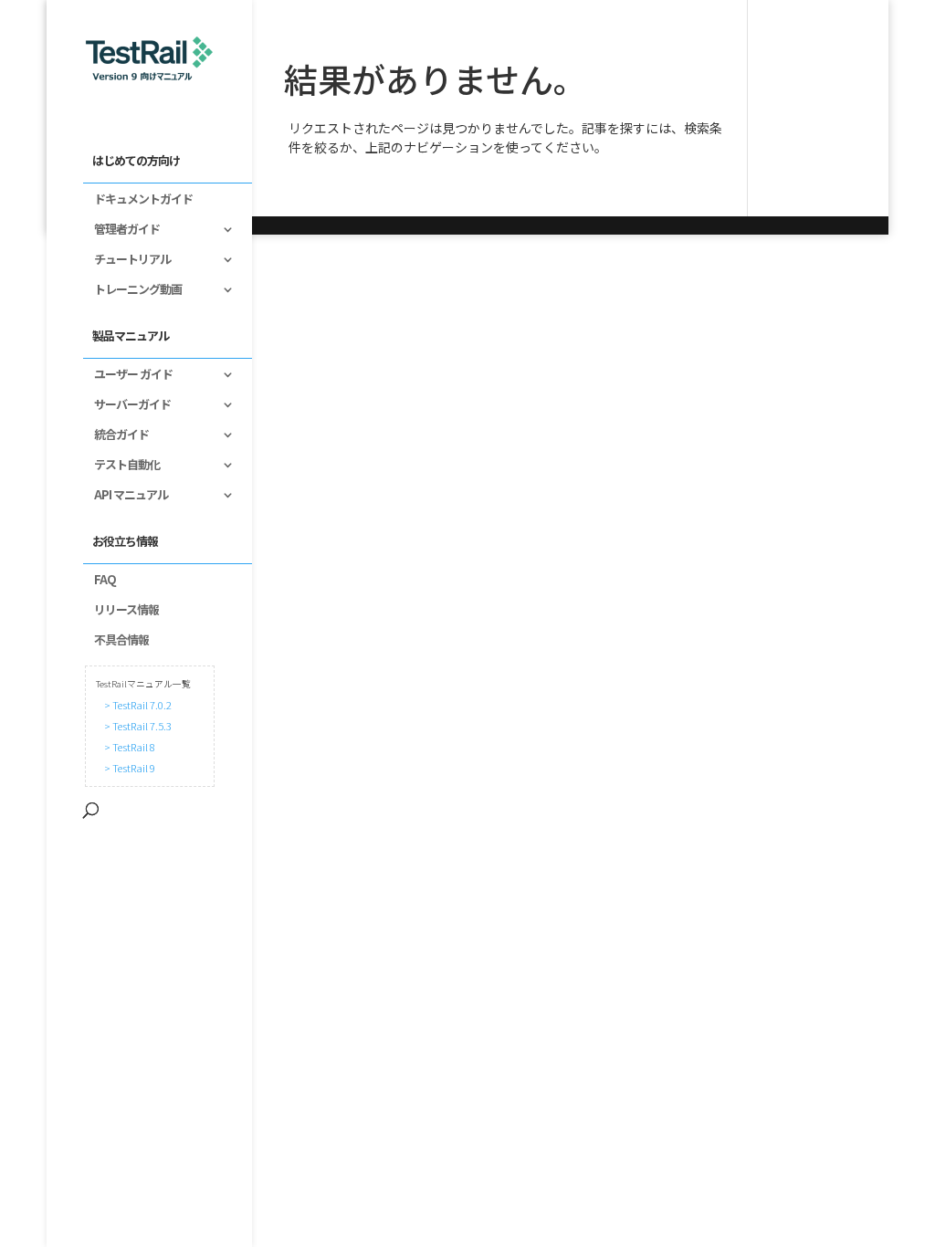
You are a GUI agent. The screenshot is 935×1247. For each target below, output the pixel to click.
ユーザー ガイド (128, 375)
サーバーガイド (127, 405)
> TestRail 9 (127, 767)
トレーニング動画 (132, 290)
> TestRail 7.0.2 (136, 704)
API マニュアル (125, 495)
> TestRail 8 (127, 746)
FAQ (99, 580)
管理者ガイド (121, 230)
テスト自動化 (121, 465)
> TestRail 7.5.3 (136, 725)
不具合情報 (116, 641)
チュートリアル (127, 260)
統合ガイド (116, 435)
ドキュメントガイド (138, 200)
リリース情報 (121, 610)
